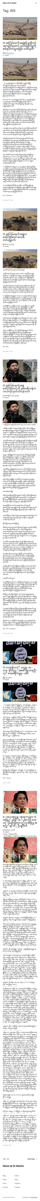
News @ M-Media (9, 3)
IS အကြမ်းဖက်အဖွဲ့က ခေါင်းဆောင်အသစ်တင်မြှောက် (15, 237)
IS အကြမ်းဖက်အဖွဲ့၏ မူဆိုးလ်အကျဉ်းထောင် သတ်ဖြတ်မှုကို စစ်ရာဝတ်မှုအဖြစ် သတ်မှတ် (19, 45)
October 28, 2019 (8, 633)
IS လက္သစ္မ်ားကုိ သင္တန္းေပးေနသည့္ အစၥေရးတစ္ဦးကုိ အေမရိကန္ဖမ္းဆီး (19, 670)
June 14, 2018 (6, 783)
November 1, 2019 (8, 351)
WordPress (34, 1197)
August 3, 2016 (7, 1145)
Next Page (32, 1159)
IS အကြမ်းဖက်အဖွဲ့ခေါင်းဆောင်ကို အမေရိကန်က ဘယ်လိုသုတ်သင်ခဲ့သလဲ (19, 388)
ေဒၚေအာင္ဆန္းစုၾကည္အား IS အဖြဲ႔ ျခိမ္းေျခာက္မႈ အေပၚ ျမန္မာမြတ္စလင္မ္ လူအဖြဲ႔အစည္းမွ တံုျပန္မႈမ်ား (20, 821)
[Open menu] (36, 3)
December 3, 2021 (8, 200)
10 (8, 1159)
